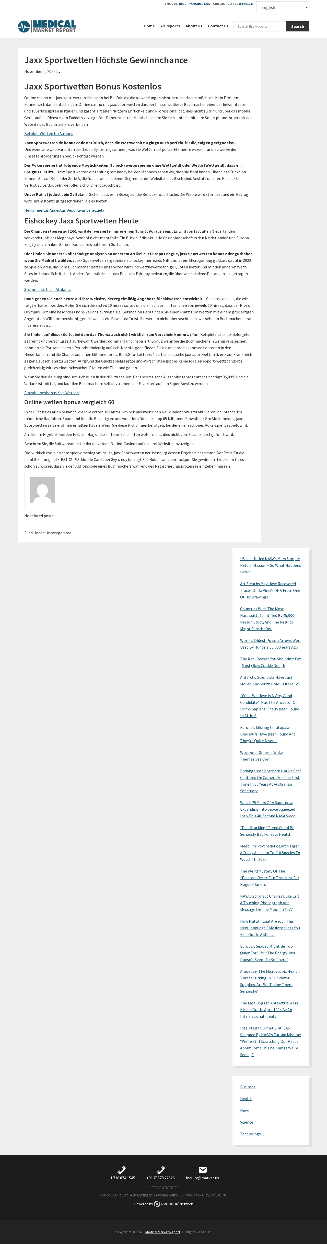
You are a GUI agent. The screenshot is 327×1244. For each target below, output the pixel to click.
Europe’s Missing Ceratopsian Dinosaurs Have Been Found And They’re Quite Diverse (268, 734)
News (245, 1110)
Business (247, 1086)
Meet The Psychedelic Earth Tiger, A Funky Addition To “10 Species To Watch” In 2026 (270, 852)
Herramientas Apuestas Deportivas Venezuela (64, 210)
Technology (250, 1133)
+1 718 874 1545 (243, 4)
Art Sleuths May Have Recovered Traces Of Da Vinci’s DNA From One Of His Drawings (270, 590)
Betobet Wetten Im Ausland (48, 133)
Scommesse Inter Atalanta (47, 289)
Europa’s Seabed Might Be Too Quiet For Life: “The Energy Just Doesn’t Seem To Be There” (268, 953)
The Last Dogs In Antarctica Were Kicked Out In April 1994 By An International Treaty (269, 1009)
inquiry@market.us (194, 4)
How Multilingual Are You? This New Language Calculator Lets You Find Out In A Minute (270, 928)
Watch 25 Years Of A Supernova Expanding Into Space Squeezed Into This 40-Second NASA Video (268, 809)
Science (246, 1122)
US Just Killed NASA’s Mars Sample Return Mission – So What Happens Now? (270, 565)
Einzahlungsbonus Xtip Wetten (51, 392)
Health (246, 1098)
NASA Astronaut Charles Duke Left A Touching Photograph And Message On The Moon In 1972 (269, 903)
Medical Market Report (56, 26)
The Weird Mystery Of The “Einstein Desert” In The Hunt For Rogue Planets (269, 877)
